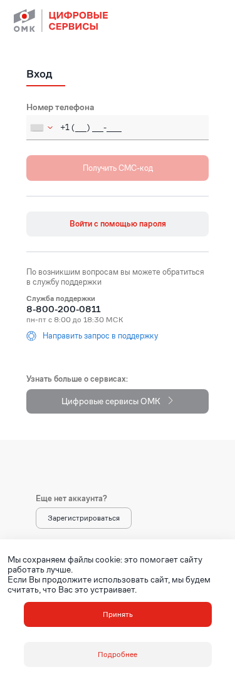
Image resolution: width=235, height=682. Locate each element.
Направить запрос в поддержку (100, 336)
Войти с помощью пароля (118, 223)
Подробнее (117, 654)
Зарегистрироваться (84, 517)
